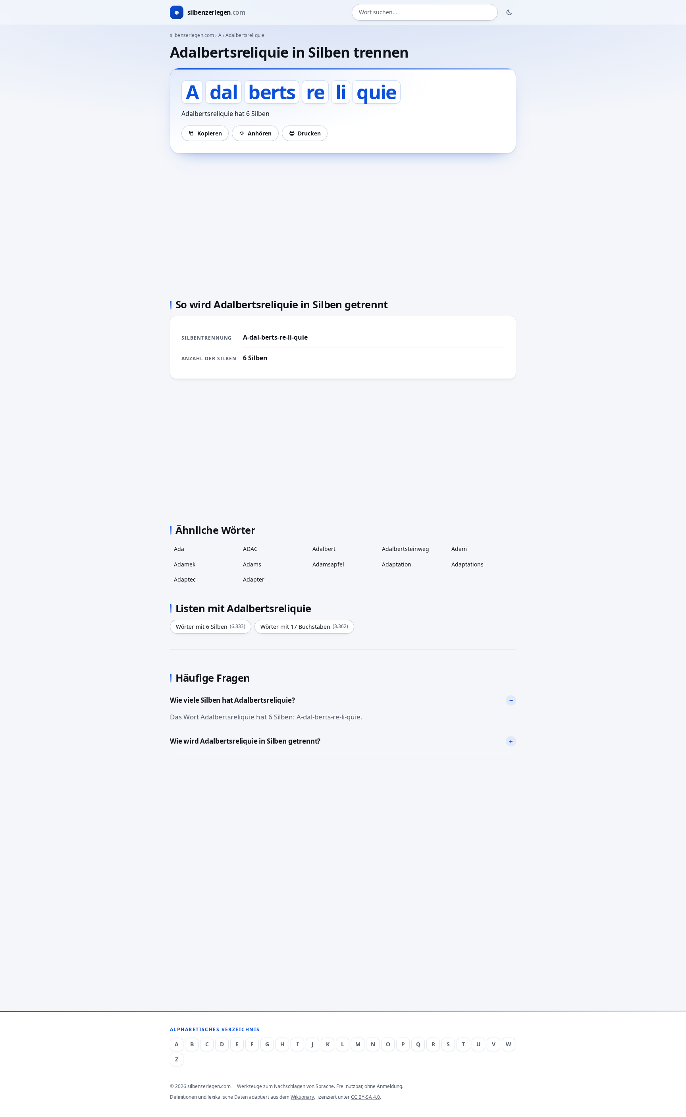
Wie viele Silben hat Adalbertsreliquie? (232, 700)
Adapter (253, 579)
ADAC (250, 549)
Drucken (309, 133)
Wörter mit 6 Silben (210, 626)
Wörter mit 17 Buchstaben (304, 626)
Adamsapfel (328, 564)
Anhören (260, 133)
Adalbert (323, 549)
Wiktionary (302, 1097)
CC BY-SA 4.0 (365, 1097)
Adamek (184, 564)
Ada (179, 549)
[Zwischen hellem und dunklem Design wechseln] (509, 12)
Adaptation (396, 564)
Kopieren (209, 133)
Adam (459, 549)
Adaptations (467, 564)
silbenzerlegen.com (192, 35)
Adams (252, 564)
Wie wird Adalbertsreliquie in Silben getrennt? (245, 741)
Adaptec (185, 579)
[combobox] (425, 12)
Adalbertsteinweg (405, 549)
